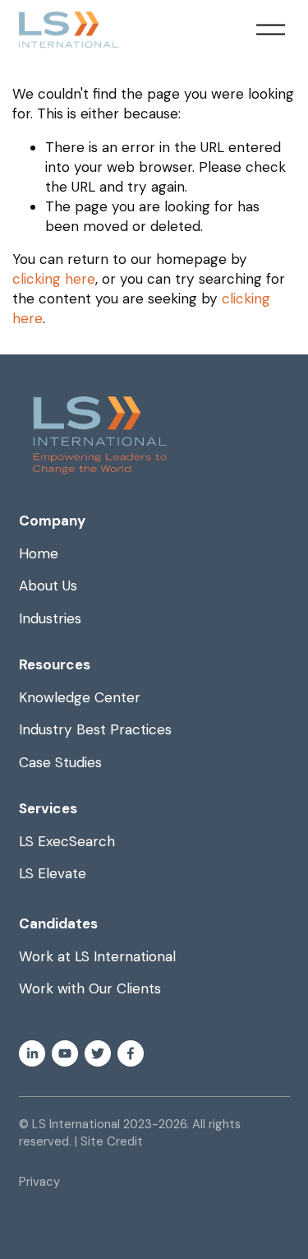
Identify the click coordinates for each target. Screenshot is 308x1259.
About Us (48, 585)
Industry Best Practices (95, 729)
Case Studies (60, 762)
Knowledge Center (79, 697)
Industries (50, 618)
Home (38, 553)
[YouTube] (65, 1053)
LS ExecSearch (67, 841)
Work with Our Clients (90, 988)
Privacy (39, 1181)
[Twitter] (98, 1053)
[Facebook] (130, 1053)
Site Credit (111, 1141)
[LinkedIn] (32, 1053)
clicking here (53, 279)
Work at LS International (97, 956)
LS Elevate (52, 873)
